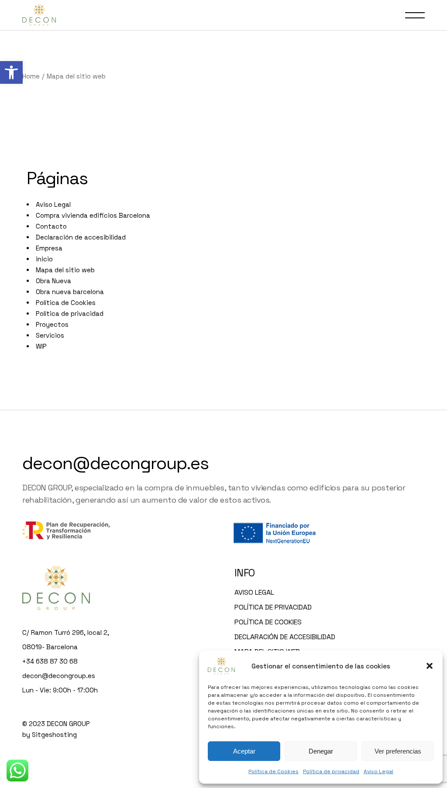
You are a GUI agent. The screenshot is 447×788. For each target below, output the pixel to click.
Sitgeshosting (54, 734)
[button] (11, 72)
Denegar (321, 751)
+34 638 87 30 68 (50, 661)
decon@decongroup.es (115, 463)
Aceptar (244, 751)
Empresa (49, 248)
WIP (41, 346)
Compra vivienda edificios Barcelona (93, 215)
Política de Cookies (273, 771)
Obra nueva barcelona (70, 292)
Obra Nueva (53, 281)
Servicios (50, 335)
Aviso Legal (378, 771)
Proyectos (52, 324)
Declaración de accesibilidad (81, 237)
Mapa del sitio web (65, 270)
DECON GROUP (68, 723)
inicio (44, 259)
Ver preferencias (398, 751)
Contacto (51, 226)
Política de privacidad (331, 771)
